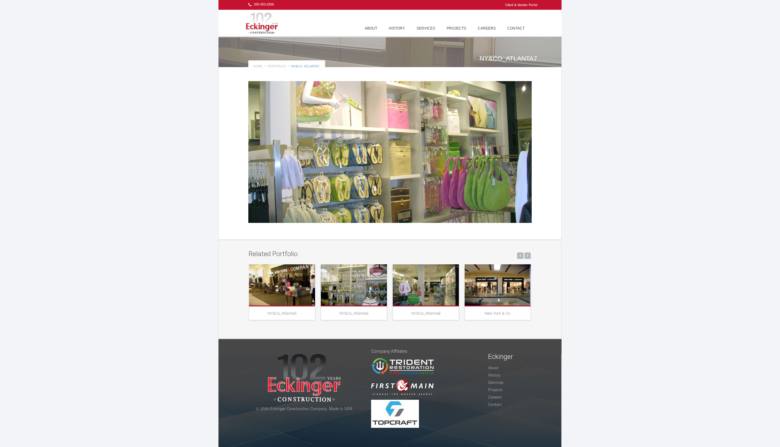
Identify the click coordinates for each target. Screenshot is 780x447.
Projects (456, 28)
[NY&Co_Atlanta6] (354, 285)
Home (258, 66)
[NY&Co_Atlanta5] (282, 285)
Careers (487, 28)
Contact (516, 28)
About (371, 28)
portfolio (277, 66)
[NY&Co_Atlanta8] (426, 285)
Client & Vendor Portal (521, 4)
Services (426, 28)
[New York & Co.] (498, 285)
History (397, 28)
